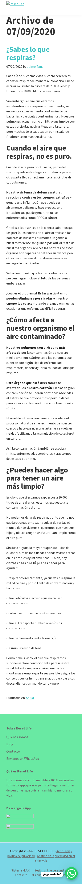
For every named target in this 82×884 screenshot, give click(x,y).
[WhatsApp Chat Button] (71, 873)
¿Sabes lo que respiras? (28, 53)
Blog (9, 744)
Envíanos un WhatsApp (22, 758)
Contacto (13, 751)
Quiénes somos (17, 737)
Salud (30, 698)
